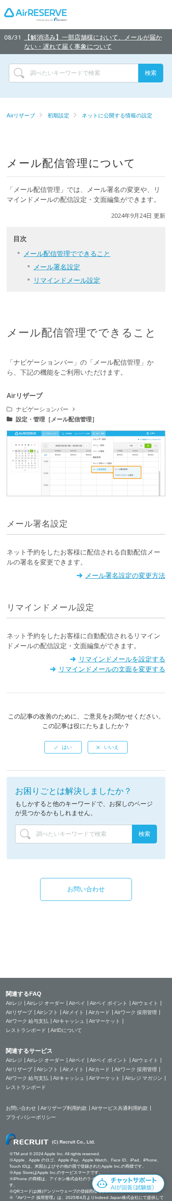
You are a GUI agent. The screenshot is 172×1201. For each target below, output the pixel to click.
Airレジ (14, 1003)
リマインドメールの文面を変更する (111, 669)
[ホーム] (35, 14)
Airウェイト (145, 1003)
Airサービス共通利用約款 (119, 1108)
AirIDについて (66, 1030)
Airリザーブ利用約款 (63, 1108)
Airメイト (73, 1012)
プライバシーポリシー (31, 1117)
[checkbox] (63, 747)
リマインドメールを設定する (121, 659)
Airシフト (47, 1012)
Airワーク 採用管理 (135, 1012)
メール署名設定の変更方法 (125, 575)
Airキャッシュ (68, 1021)
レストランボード (26, 1030)
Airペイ (77, 1003)
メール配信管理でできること (66, 253)
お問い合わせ (86, 889)
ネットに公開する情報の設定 (117, 115)
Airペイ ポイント (108, 1003)
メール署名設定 (56, 266)
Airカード (99, 1012)
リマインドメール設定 (66, 280)
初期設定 (58, 115)
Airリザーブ (21, 115)
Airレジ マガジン (143, 1078)
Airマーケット (104, 1021)
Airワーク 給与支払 (27, 1021)
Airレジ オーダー (45, 1003)
